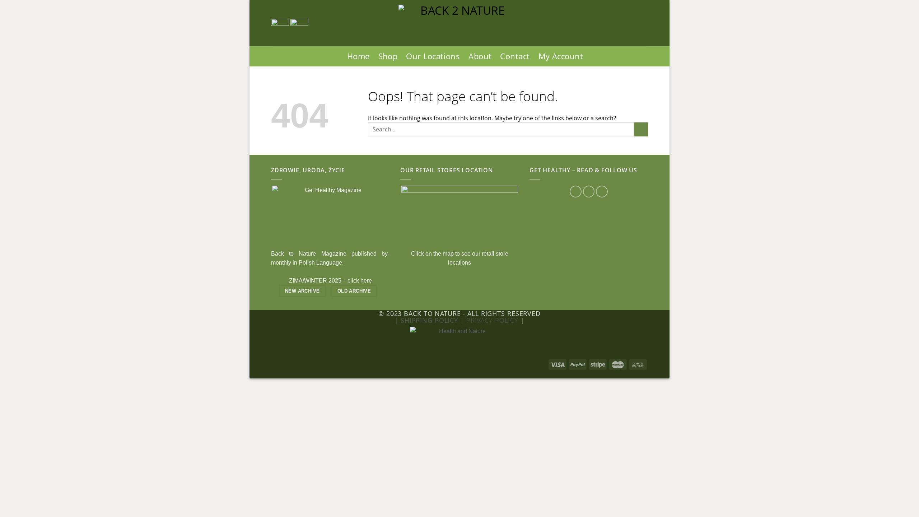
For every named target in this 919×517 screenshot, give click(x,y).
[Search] (337, 56)
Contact (515, 56)
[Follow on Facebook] (576, 191)
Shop (388, 56)
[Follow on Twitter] (602, 191)
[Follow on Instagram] (589, 191)
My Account (560, 56)
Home (358, 56)
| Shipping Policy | (430, 320)
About (479, 56)
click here (359, 281)
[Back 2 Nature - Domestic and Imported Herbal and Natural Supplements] (459, 23)
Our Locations (433, 56)
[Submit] (641, 129)
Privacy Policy (493, 320)
